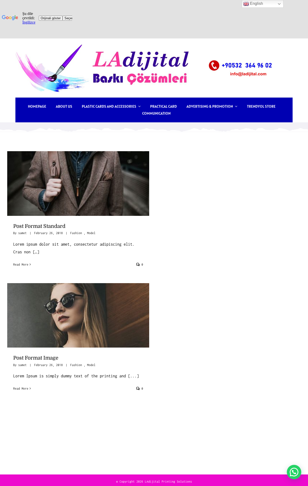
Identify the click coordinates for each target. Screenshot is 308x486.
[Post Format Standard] (78, 183)
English (256, 3)
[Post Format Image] (78, 315)
